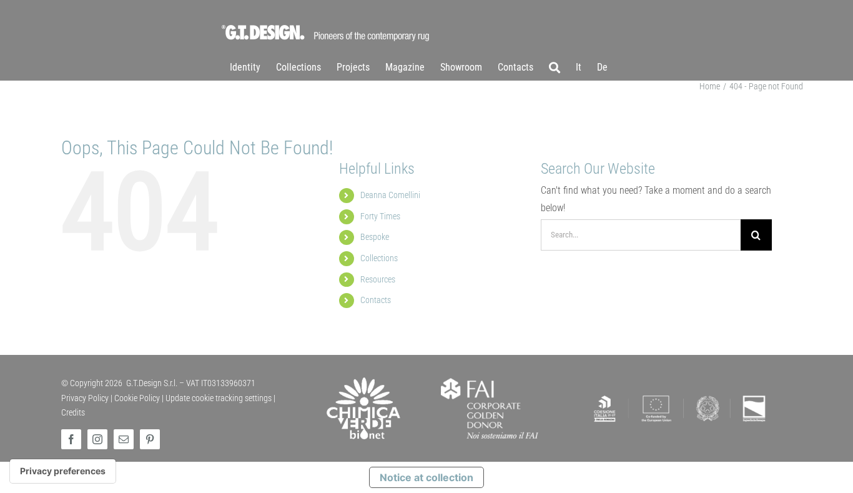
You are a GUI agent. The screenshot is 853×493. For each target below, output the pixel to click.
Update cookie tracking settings (218, 398)
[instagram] (97, 439)
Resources (377, 279)
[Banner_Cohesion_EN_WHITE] (680, 395)
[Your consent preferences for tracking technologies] (63, 471)
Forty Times (380, 216)
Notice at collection (426, 477)
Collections (379, 258)
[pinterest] (150, 439)
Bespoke (374, 237)
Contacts (375, 300)
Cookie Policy (137, 398)
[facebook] (71, 439)
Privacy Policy (85, 398)
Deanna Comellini (390, 195)
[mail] (124, 439)
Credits (73, 412)
